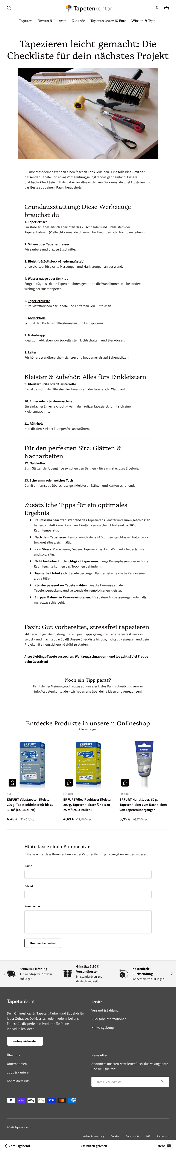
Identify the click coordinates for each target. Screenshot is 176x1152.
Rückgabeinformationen (108, 1019)
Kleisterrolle (66, 384)
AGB (148, 1136)
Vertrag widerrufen (25, 1041)
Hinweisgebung (102, 1027)
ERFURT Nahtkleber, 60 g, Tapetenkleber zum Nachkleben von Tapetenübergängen (143, 804)
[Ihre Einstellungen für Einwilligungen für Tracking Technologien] (169, 1145)
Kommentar (32, 906)
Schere (33, 244)
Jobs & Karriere (18, 1072)
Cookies (115, 1136)
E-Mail (28, 886)
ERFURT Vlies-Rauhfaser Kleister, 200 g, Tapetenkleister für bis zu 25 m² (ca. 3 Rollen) (87, 804)
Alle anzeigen (88, 729)
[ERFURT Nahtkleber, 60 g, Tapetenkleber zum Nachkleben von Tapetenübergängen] (144, 763)
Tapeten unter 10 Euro (108, 20)
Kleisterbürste (38, 384)
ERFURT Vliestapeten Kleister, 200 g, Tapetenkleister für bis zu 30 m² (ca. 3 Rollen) (30, 804)
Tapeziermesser (57, 244)
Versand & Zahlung (104, 1010)
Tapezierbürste (39, 301)
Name (28, 866)
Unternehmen (17, 1063)
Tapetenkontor (22, 1127)
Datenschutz (132, 1136)
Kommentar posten (43, 943)
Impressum (163, 1136)
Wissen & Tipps (144, 20)
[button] (166, 8)
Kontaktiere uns (18, 1081)
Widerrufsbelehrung (93, 1136)
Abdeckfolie (37, 318)
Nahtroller (37, 463)
